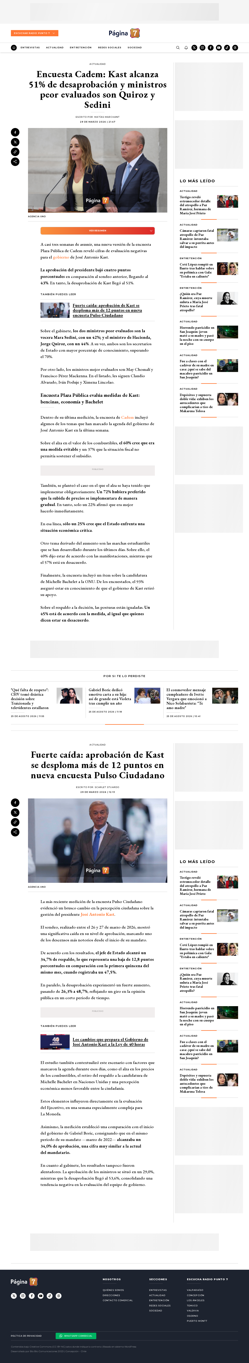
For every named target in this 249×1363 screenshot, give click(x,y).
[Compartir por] (15, 161)
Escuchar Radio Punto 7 (32, 33)
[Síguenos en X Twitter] (194, 48)
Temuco (192, 1305)
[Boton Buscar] (178, 48)
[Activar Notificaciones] (186, 48)
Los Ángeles (195, 1300)
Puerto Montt (197, 1321)
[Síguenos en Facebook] (211, 48)
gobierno (61, 257)
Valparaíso (195, 1290)
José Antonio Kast (97, 914)
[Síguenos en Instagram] (202, 48)
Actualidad (55, 47)
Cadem (127, 417)
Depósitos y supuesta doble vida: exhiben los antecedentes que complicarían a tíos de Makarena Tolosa (197, 403)
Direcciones (111, 1295)
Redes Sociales (109, 47)
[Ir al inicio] (14, 48)
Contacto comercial (118, 1300)
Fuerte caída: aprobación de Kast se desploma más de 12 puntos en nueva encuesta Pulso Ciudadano (107, 310)
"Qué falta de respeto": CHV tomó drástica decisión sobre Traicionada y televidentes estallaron (30, 698)
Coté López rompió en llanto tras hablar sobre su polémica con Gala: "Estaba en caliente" (197, 270)
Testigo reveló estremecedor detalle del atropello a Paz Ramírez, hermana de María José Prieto (195, 205)
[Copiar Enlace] (15, 152)
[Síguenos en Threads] (235, 48)
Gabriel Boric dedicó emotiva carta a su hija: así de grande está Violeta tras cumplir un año (110, 696)
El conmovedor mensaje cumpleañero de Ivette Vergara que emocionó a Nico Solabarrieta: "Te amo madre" (187, 698)
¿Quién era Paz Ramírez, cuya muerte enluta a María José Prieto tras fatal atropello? (196, 301)
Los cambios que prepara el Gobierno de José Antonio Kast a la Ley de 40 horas (110, 1041)
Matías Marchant (107, 117)
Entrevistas (30, 47)
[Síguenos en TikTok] (227, 48)
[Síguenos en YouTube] (219, 48)
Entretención (81, 47)
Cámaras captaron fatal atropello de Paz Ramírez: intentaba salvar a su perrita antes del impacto (197, 238)
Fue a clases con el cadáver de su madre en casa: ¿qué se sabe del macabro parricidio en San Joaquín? (197, 369)
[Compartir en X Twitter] (15, 142)
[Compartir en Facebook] (15, 132)
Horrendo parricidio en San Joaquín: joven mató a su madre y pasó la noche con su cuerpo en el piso (197, 335)
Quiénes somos (113, 1290)
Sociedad (135, 47)
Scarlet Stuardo (107, 787)
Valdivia (193, 1310)
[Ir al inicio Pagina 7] (124, 33)
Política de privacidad (26, 1336)
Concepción (195, 1295)
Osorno (192, 1316)
